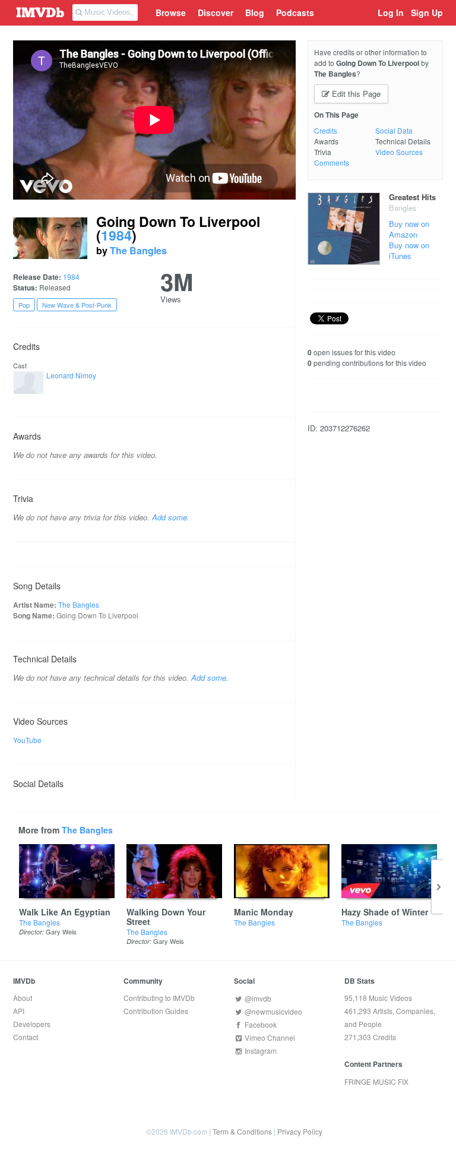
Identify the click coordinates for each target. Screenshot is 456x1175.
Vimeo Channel (269, 1037)
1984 (116, 235)
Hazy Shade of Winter (384, 912)
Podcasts (295, 12)
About (22, 998)
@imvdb (257, 998)
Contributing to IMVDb (159, 998)
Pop (24, 304)
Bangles (403, 207)
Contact (25, 1037)
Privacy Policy (299, 1131)
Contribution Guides (156, 1011)
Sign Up (427, 12)
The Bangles (138, 250)
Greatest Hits (412, 197)
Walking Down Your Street (165, 916)
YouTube (27, 740)
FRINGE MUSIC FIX (376, 1081)
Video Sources (399, 152)
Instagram (260, 1051)
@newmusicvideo (272, 1011)
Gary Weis (61, 931)
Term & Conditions (242, 1131)
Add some (169, 517)
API (18, 1011)
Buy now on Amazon (409, 229)
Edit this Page (355, 93)
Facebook (260, 1024)
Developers (31, 1024)
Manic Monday (263, 912)
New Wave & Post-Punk (77, 304)
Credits (325, 130)
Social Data (394, 130)
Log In (391, 12)
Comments (331, 162)
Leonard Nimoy (71, 375)
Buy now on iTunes (409, 250)
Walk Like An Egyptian (64, 912)
